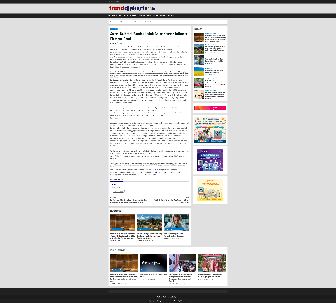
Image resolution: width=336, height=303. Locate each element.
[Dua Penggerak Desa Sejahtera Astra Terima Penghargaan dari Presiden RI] (212, 263)
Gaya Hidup (122, 16)
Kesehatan (176, 229)
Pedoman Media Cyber (170, 297)
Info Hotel (171, 16)
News (113, 16)
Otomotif (133, 16)
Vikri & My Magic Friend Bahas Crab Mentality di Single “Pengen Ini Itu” (171, 200)
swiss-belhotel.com (161, 172)
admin (114, 43)
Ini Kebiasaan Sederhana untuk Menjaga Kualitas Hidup (199, 71)
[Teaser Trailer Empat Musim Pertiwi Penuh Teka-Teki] (153, 263)
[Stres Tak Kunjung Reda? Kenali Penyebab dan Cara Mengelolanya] (176, 222)
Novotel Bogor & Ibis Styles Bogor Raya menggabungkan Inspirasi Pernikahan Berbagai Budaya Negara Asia (128, 200)
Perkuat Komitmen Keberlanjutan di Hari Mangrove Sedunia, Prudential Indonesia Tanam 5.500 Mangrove (199, 83)
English (162, 16)
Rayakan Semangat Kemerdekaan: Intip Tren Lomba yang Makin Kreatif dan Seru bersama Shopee (149, 235)
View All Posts (118, 191)
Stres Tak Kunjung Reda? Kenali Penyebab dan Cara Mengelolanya (174, 234)
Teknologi (141, 16)
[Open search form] (226, 15)
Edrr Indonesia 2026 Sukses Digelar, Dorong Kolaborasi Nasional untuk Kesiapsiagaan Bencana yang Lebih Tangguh (180, 277)
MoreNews (174, 301)
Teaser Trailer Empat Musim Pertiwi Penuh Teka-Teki (153, 275)
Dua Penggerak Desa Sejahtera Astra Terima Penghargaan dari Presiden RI (210, 275)
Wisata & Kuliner (152, 16)
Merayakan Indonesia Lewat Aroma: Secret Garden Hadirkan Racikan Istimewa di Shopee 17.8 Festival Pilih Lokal (199, 94)
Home (112, 22)
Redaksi (159, 297)
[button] (109, 15)
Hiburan (143, 270)
